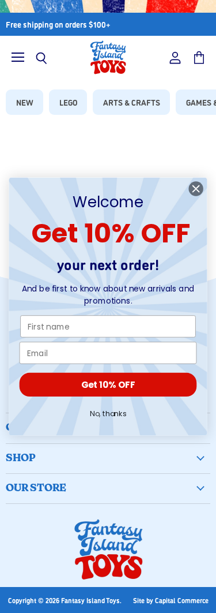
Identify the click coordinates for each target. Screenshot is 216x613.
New (24, 101)
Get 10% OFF (108, 385)
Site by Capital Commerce (171, 600)
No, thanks (108, 414)
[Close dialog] (196, 189)
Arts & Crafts (131, 101)
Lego (68, 101)
